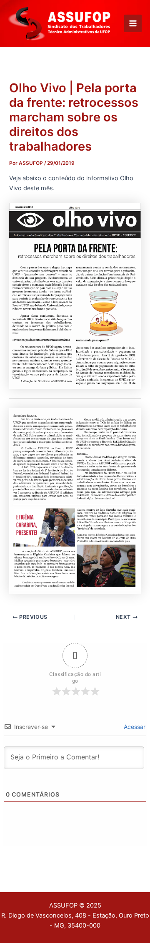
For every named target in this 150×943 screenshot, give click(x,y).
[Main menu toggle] (133, 23)
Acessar (133, 726)
